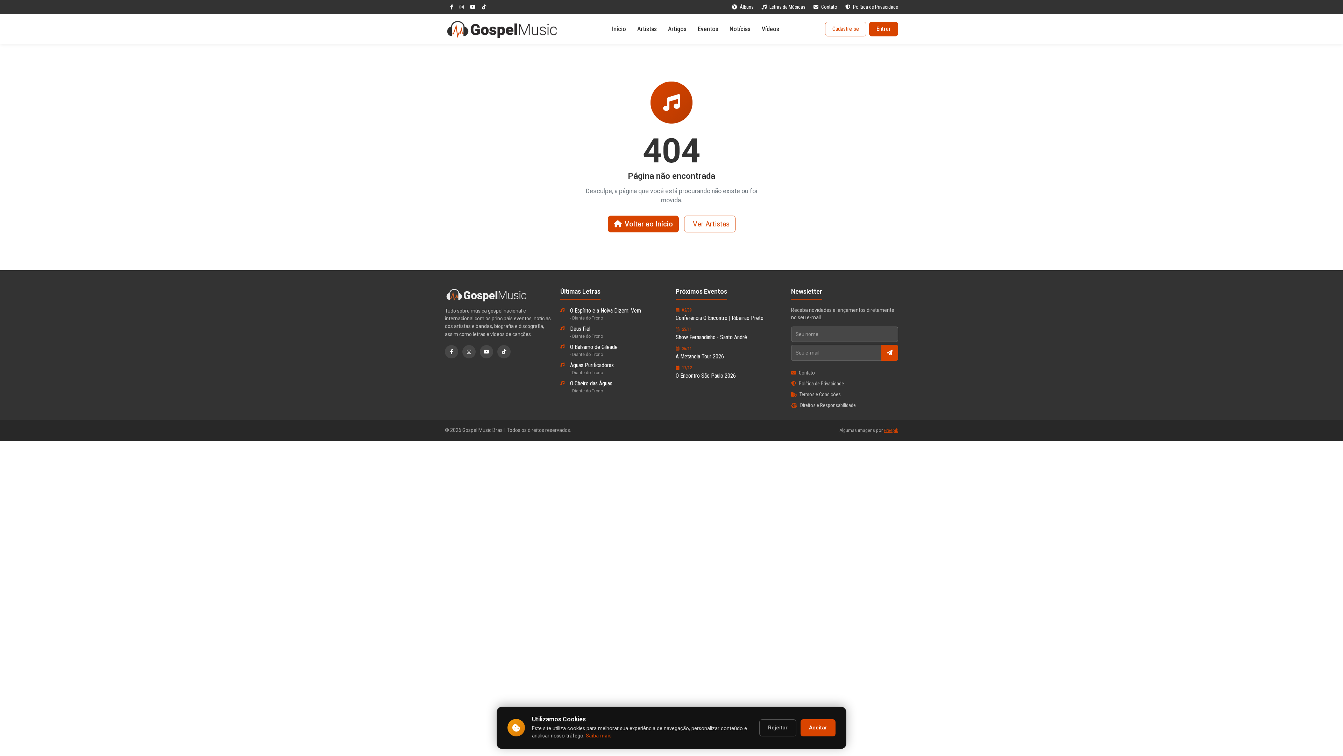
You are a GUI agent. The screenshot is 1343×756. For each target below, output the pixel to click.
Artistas (647, 29)
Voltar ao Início (649, 224)
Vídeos (770, 29)
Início (619, 29)
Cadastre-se (845, 29)
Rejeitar (778, 727)
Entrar (883, 29)
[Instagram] (462, 7)
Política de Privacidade (875, 7)
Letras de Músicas (787, 7)
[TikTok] (484, 7)
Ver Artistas (711, 224)
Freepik (891, 430)
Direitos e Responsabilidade (828, 405)
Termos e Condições (820, 394)
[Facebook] (452, 7)
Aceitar (818, 727)
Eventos (708, 29)
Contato (829, 7)
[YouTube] (473, 7)
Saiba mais (599, 736)
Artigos (677, 29)
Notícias (740, 29)
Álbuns (747, 7)
